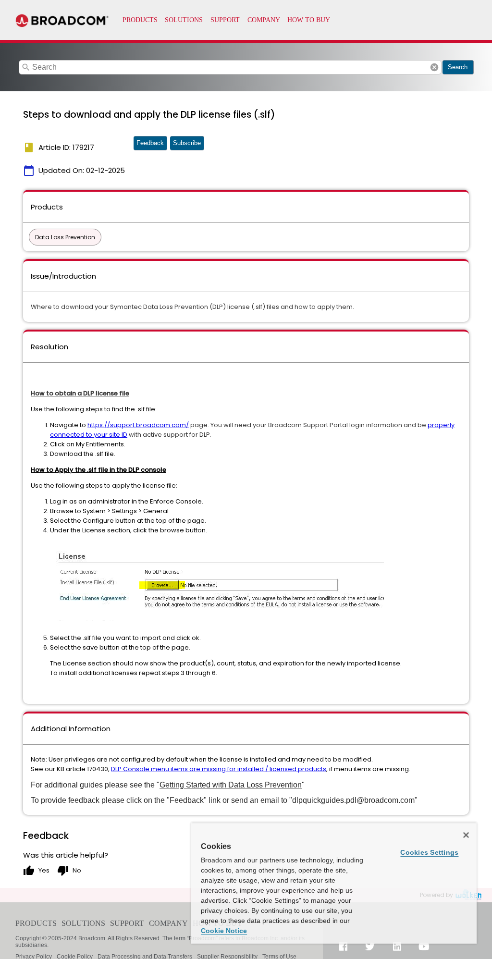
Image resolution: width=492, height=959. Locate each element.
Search (457, 67)
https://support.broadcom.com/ (138, 425)
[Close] (466, 835)
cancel (434, 67)
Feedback (150, 143)
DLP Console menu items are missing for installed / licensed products (218, 769)
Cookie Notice (224, 930)
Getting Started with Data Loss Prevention (231, 785)
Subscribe (187, 143)
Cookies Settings (429, 852)
